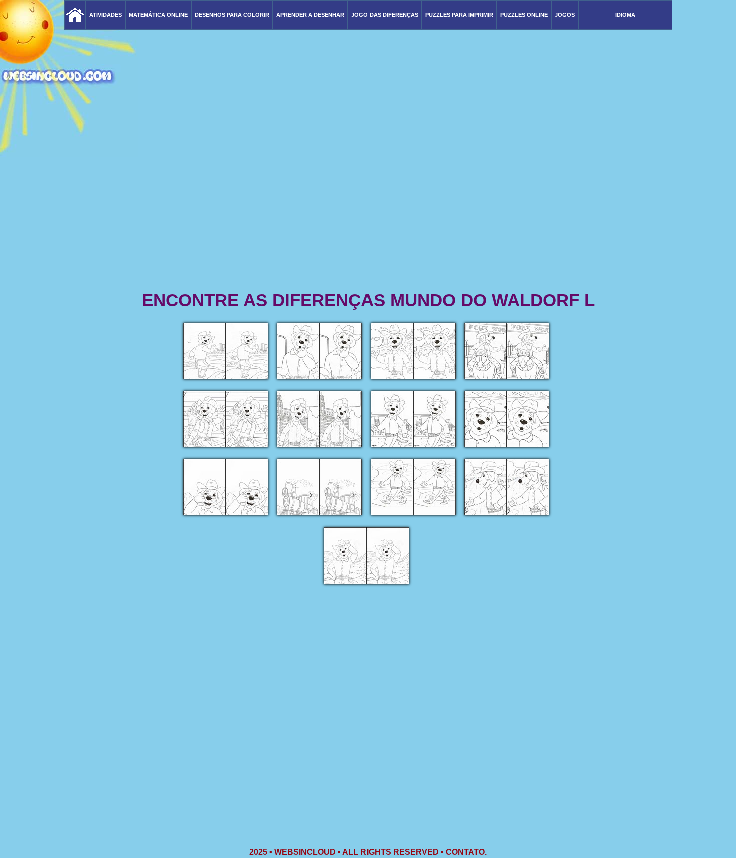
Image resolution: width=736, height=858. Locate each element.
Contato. (466, 852)
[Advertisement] (368, 210)
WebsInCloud (305, 852)
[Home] (75, 15)
